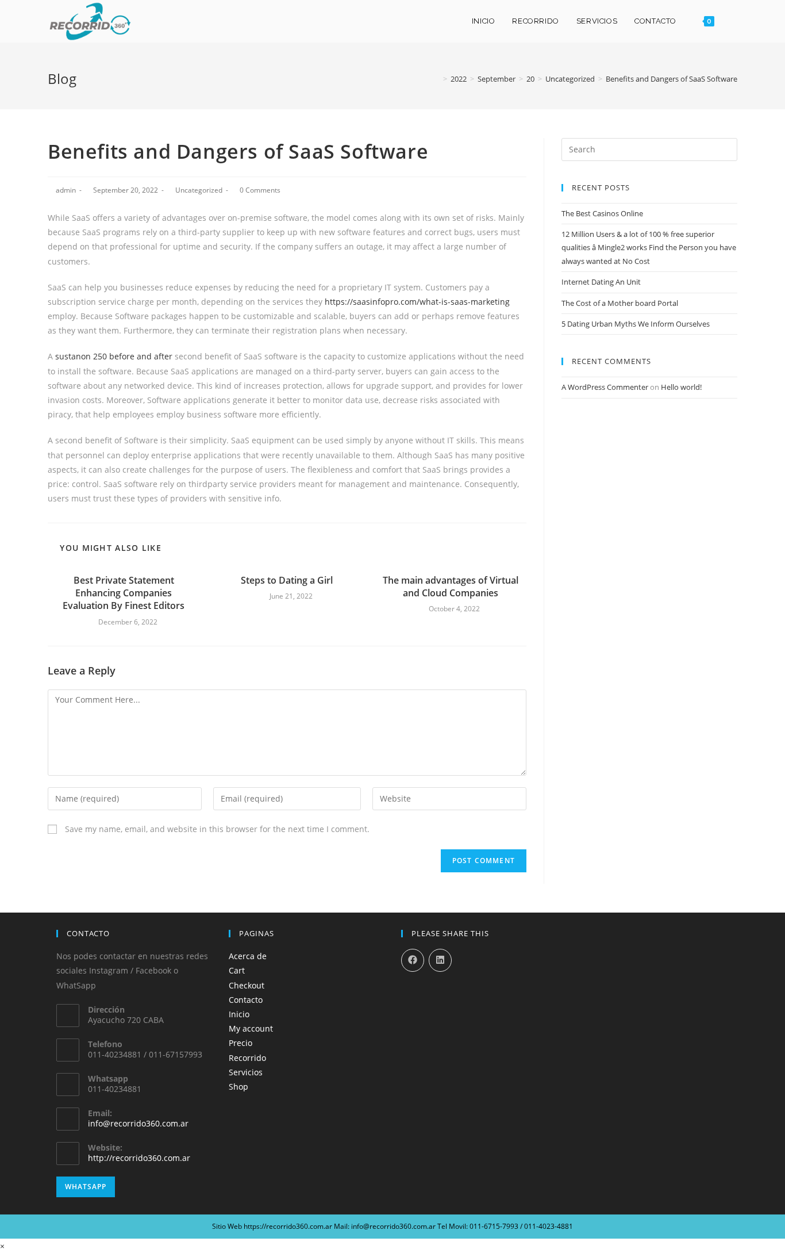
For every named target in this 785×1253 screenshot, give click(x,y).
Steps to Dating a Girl (287, 580)
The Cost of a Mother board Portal (619, 303)
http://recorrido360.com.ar (139, 1157)
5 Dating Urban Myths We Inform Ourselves (635, 324)
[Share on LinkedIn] (440, 960)
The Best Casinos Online (602, 213)
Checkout (246, 985)
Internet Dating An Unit (601, 282)
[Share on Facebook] (412, 960)
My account (251, 1028)
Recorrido (247, 1057)
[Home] (437, 79)
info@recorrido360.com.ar (138, 1123)
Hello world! (681, 387)
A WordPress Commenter (604, 387)
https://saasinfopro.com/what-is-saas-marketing (417, 301)
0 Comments (260, 190)
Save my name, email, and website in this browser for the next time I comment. (217, 828)
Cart (237, 970)
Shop (238, 1086)
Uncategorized (198, 190)
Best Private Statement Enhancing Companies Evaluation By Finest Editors (123, 593)
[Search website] (734, 21)
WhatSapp (85, 1186)
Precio (240, 1042)
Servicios (246, 1072)
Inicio (239, 1014)
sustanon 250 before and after (113, 356)
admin (66, 190)
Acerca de (248, 956)
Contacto (246, 999)
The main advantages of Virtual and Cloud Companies (450, 586)
